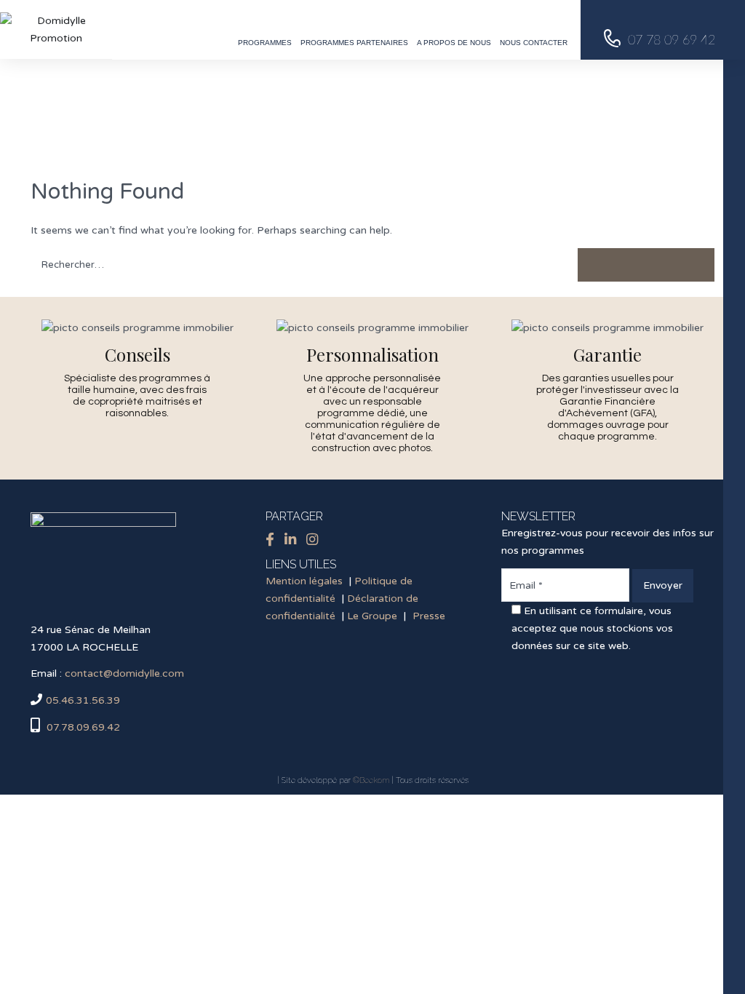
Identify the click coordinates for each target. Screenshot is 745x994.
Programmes (265, 43)
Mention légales (304, 581)
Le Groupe (372, 616)
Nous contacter (533, 43)
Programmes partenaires (354, 43)
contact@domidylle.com (124, 673)
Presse (429, 616)
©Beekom (371, 780)
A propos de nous (454, 43)
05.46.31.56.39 (83, 700)
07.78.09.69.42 (82, 727)
